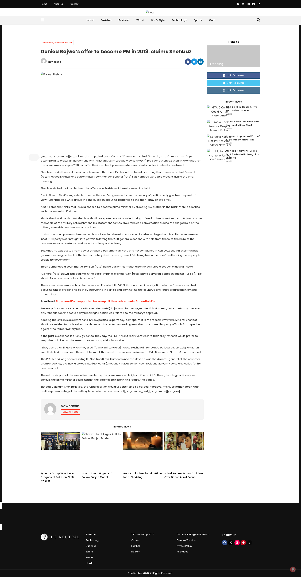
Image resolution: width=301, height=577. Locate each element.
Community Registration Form (193, 534)
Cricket (135, 540)
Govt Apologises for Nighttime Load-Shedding (142, 475)
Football (135, 546)
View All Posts (70, 412)
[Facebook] (238, 4)
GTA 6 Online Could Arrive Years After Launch (241, 108)
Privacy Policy (184, 546)
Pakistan (106, 20)
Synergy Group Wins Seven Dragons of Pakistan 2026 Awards (58, 477)
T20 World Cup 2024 (142, 534)
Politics (68, 42)
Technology (179, 20)
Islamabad (47, 42)
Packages (182, 551)
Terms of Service (186, 540)
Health (89, 563)
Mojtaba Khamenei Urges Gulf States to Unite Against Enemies (243, 154)
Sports (198, 20)
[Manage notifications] (293, 569)
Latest (90, 20)
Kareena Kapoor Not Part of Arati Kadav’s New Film (243, 138)
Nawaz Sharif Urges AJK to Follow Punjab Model (98, 475)
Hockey (135, 551)
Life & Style (158, 20)
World (140, 20)
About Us (58, 3)
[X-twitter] (243, 4)
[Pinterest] (253, 4)
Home (44, 3)
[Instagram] (248, 4)
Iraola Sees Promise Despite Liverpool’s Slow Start (242, 123)
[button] (188, 61)
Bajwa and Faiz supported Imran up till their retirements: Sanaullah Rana (107, 301)
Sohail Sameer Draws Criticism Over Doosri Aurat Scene (183, 475)
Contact (74, 3)
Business (123, 20)
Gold (212, 20)
